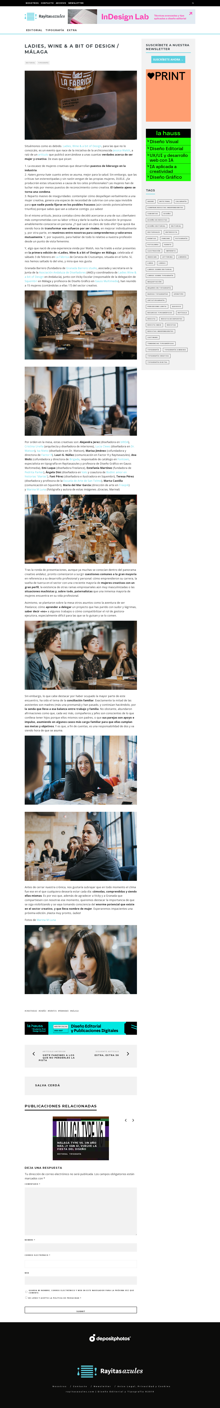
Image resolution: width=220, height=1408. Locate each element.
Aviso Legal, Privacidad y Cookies (144, 1386)
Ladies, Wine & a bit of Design (82, 146)
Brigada (74, 459)
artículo (43, 154)
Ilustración (154, 251)
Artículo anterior (54, 1052)
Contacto (47, 3)
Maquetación (155, 282)
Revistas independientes (160, 331)
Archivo (61, 3)
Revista (151, 319)
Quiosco (176, 306)
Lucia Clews (102, 446)
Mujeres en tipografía (159, 288)
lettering (167, 257)
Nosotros (32, 3)
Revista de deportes (171, 319)
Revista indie (154, 325)
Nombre (30, 1240)
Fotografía (181, 238)
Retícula (182, 313)
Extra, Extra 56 (107, 1055)
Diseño (43, 1011)
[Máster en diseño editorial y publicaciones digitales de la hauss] (81, 1033)
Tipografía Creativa (158, 356)
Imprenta (171, 251)
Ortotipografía (156, 300)
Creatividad (31, 1011)
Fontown (123, 459)
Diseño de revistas (157, 220)
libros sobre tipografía (160, 275)
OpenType (178, 294)
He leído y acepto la (54, 1298)
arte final (164, 201)
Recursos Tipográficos (160, 313)
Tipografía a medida (175, 350)
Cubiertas (153, 214)
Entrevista (171, 232)
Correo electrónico (37, 1255)
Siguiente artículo (107, 1052)
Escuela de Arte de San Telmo (82, 480)
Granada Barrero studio (81, 268)
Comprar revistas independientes (165, 207)
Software (153, 337)
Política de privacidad (66, 1298)
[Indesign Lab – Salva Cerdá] (131, 11)
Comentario (32, 1184)
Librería (182, 257)
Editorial (34, 30)
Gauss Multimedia (106, 281)
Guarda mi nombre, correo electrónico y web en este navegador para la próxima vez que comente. (81, 1291)
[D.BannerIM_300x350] (168, 120)
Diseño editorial (157, 226)
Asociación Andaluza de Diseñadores (62, 272)
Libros (162, 263)
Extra (72, 30)
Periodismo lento (157, 306)
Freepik (124, 485)
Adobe (151, 201)
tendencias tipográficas (161, 343)
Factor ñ (46, 455)
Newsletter (76, 3)
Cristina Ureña (34, 446)
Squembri (31, 281)
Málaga (75, 1011)
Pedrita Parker (34, 472)
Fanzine (166, 238)
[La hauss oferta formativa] (168, 180)
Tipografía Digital (157, 362)
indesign (152, 257)
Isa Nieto (42, 450)
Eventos (53, 1011)
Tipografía (54, 30)
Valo (84, 472)
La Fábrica (62, 257)
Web (27, 1273)
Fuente (167, 244)
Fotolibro (153, 244)
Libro (150, 263)
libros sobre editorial (160, 269)
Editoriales (154, 232)
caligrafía (181, 201)
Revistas (171, 325)
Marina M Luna (36, 489)
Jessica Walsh (121, 150)
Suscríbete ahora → (168, 59)
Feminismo (64, 1011)
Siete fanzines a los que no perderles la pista (57, 1057)
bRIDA (124, 442)
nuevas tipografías (158, 294)
